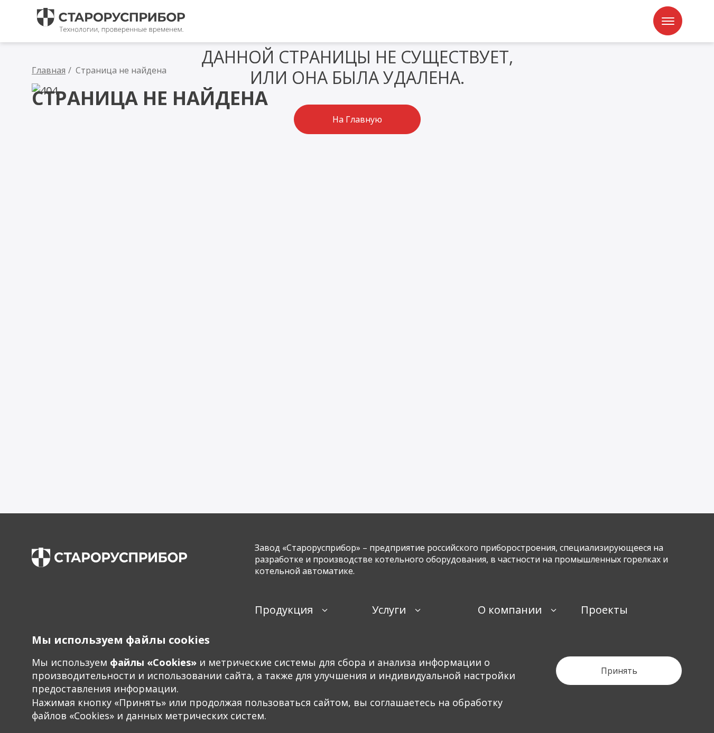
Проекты (604, 610)
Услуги (389, 610)
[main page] (109, 557)
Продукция (284, 610)
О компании (510, 610)
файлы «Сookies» (153, 662)
